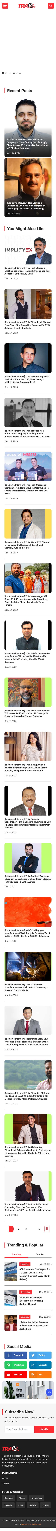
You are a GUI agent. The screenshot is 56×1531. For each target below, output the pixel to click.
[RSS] (40, 1374)
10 (38, 1228)
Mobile (22, 1498)
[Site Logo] (26, 5)
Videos (45, 1505)
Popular (40, 1254)
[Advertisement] (28, 40)
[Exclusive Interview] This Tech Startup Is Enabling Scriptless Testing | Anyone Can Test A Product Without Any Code (27, 271)
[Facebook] (15, 1355)
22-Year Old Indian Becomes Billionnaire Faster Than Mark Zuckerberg (34, 1325)
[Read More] (28, 249)
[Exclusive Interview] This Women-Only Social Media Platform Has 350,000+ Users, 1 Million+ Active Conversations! (27, 379)
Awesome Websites (31, 1524)
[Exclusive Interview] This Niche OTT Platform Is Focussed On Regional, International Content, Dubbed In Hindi (27, 545)
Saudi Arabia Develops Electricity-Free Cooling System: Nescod (31, 1300)
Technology (26, 1292)
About (5, 1478)
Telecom (8, 1505)
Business (25, 1264)
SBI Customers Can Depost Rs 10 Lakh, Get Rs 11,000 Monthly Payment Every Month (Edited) (34, 1274)
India (20, 1505)
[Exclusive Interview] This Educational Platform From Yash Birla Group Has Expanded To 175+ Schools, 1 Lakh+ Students (27, 325)
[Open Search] (51, 6)
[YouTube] (15, 1374)
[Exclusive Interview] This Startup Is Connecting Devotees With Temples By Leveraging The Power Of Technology (26, 206)
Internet (32, 1505)
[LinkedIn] (40, 1365)
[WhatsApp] (15, 1365)
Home (5, 73)
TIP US (5, 1483)
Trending (16, 1254)
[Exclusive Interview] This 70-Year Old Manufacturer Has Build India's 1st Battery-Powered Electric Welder (25, 987)
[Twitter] (40, 1355)
